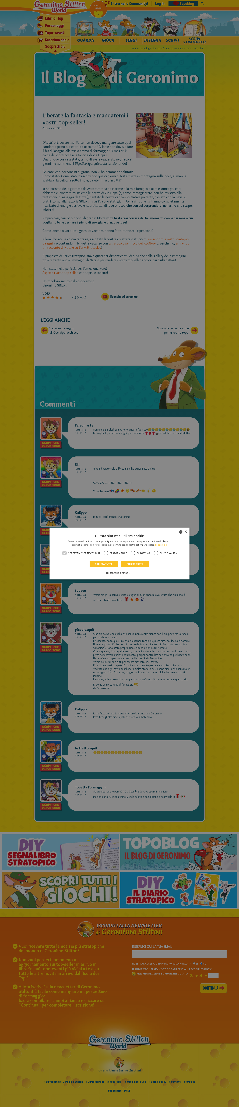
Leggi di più (161, 544)
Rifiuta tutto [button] (135, 564)
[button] (119, 573)
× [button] (185, 531)
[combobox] (180, 532)
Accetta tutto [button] (104, 564)
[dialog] (119, 553)
